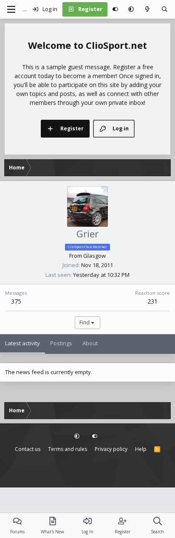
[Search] (164, 9)
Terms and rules (67, 449)
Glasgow (94, 255)
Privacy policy (111, 449)
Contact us (27, 449)
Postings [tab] (61, 343)
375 (16, 301)
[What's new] (147, 9)
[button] (131, 9)
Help (141, 449)
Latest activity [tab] (22, 343)
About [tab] (90, 343)
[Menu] (11, 9)
